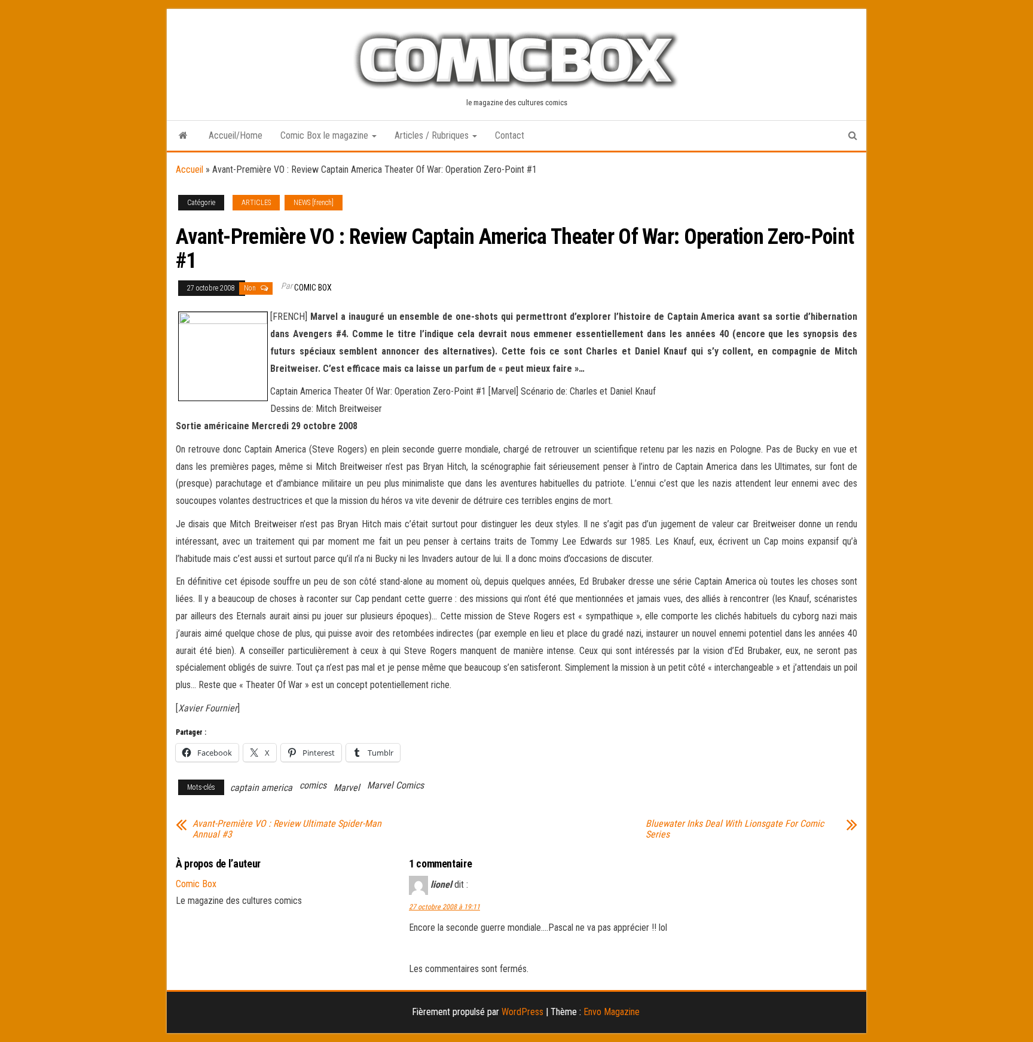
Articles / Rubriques (433, 135)
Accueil (189, 169)
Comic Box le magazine (325, 135)
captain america (261, 787)
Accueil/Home (235, 135)
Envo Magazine (611, 1011)
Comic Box (313, 287)
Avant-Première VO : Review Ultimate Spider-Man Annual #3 (286, 829)
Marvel (347, 787)
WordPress (522, 1011)
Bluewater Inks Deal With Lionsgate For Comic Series (735, 829)
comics (312, 785)
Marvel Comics (395, 785)
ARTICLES (256, 202)
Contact (509, 135)
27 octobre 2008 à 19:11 (444, 907)
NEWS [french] (314, 202)
